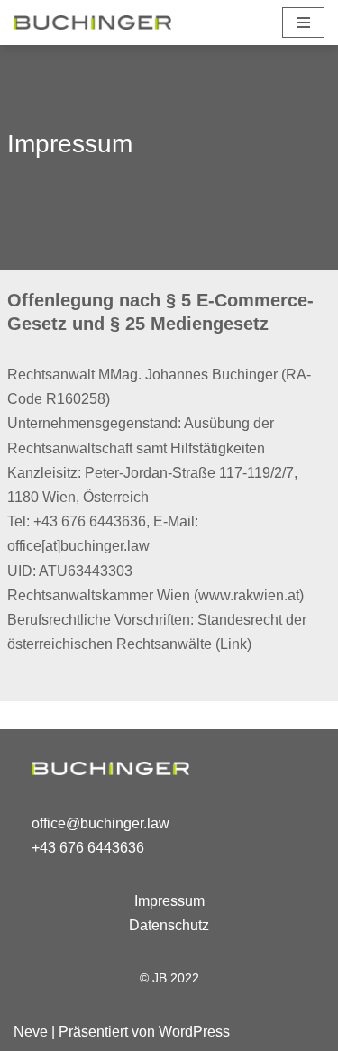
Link (233, 644)
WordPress (194, 1031)
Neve (31, 1031)
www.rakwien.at (248, 595)
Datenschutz (169, 925)
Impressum (169, 901)
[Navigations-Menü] (303, 22)
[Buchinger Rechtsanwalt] (92, 22)
